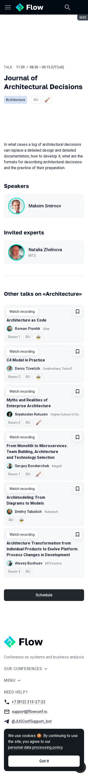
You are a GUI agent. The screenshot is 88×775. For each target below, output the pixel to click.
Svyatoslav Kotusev (31, 414)
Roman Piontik (27, 329)
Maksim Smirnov (45, 205)
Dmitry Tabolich (28, 512)
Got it (44, 761)
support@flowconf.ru (29, 711)
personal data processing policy (35, 747)
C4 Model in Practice (26, 360)
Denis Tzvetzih (27, 368)
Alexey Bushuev (28, 563)
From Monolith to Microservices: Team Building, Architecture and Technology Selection (37, 451)
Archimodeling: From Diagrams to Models (26, 500)
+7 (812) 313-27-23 (28, 702)
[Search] (67, 7)
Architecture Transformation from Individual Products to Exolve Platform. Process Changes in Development (42, 549)
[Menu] (8, 7)
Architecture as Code (26, 320)
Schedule (44, 595)
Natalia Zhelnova (45, 249)
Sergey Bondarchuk (32, 466)
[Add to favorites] (77, 311)
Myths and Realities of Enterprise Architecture (29, 403)
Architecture (15, 100)
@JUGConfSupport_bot (32, 721)
